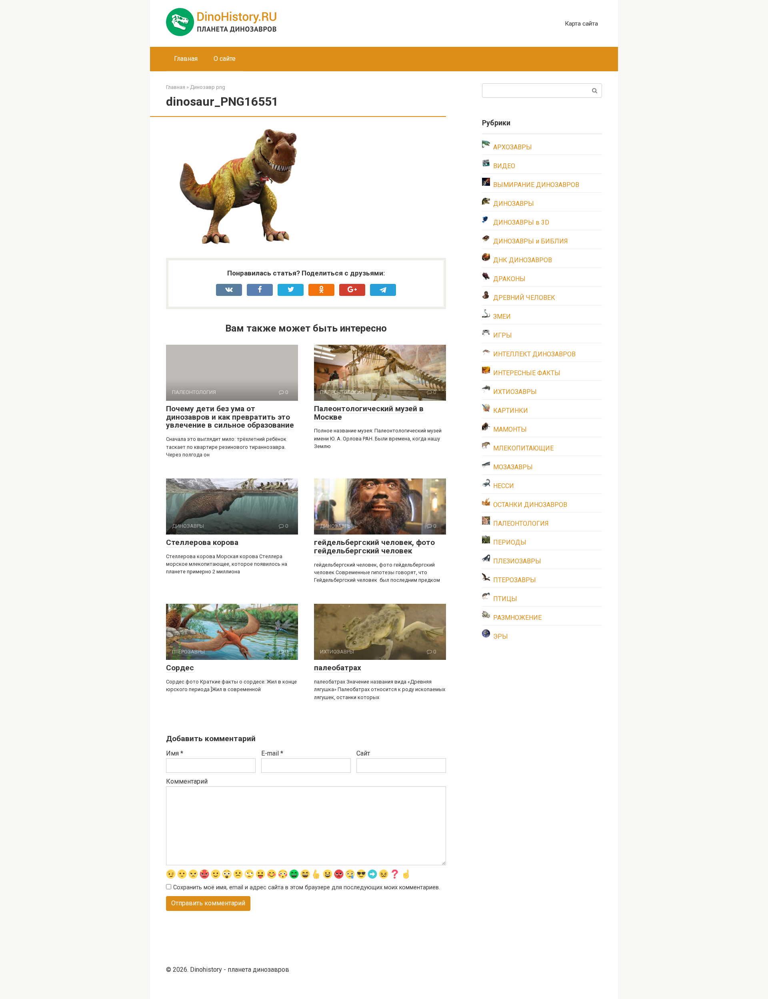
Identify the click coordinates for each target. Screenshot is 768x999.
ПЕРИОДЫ (509, 542)
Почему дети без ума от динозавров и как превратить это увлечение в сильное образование (230, 417)
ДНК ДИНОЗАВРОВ (522, 260)
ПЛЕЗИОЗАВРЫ (517, 561)
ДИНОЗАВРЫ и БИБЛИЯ (530, 241)
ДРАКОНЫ (509, 279)
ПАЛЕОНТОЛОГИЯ (521, 523)
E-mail (272, 753)
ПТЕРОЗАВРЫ (514, 580)
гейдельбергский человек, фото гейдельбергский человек (374, 546)
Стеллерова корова (202, 542)
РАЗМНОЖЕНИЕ (517, 617)
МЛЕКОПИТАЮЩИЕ (523, 448)
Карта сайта (581, 23)
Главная (186, 58)
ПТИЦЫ (505, 599)
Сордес (180, 667)
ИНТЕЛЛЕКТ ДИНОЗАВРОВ (534, 354)
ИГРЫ (502, 335)
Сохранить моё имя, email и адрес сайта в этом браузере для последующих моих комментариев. (306, 887)
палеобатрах (337, 667)
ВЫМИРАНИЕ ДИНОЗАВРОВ (536, 185)
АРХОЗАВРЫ (512, 147)
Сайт (363, 753)
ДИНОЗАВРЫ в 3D (521, 222)
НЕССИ (503, 486)
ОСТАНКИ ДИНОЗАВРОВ (530, 505)
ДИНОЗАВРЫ (513, 203)
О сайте (225, 58)
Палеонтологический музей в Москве (369, 413)
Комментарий (187, 781)
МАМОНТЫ (510, 429)
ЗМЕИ (502, 316)
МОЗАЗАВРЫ (513, 467)
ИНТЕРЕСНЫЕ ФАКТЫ (526, 373)
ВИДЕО (504, 166)
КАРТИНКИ (510, 410)
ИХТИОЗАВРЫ (515, 392)
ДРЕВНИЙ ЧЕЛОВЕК (524, 298)
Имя (174, 753)
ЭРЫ (500, 636)
